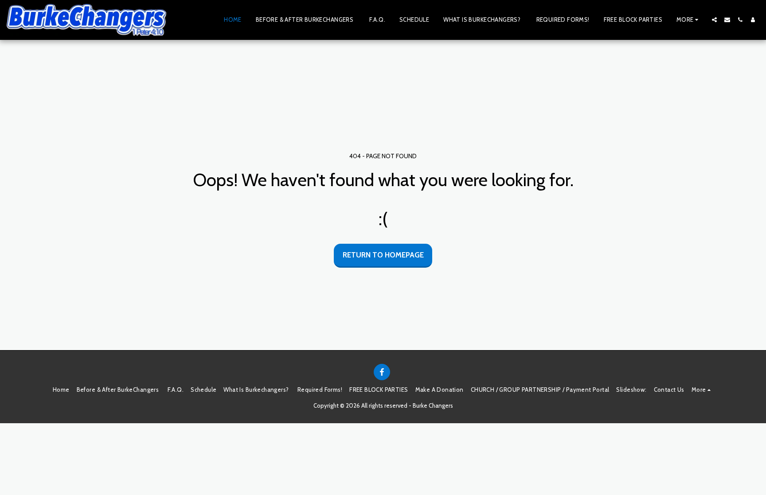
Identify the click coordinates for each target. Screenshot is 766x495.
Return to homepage (383, 254)
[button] (714, 20)
